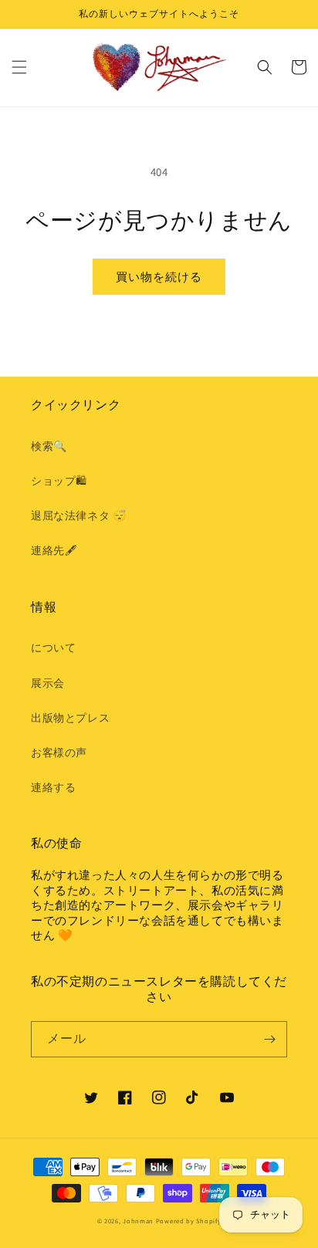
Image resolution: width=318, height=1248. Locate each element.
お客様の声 (59, 752)
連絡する (53, 787)
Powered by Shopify (189, 1220)
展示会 (48, 683)
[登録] (269, 1039)
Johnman (138, 1220)
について (53, 647)
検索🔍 (49, 446)
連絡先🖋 (53, 550)
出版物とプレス (70, 718)
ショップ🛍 (59, 481)
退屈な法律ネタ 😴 (78, 516)
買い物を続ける (159, 276)
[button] (19, 67)
